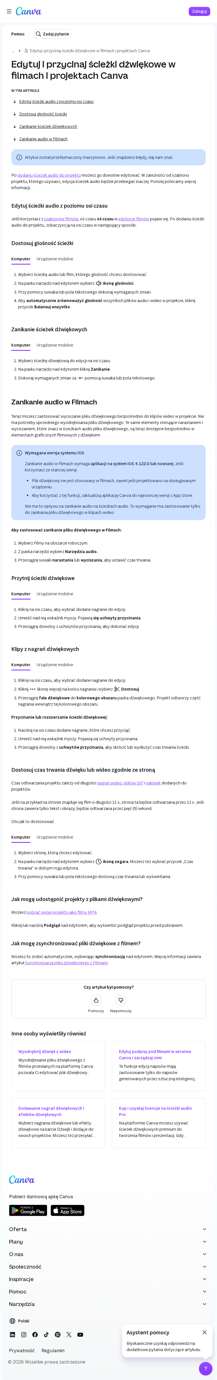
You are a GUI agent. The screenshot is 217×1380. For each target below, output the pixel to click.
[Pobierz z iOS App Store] (67, 1215)
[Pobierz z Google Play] (28, 1215)
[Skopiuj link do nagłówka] (6, 205)
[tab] (21, 259)
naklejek (153, 783)
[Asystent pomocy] (205, 1368)
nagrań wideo (109, 783)
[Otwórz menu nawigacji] (9, 11)
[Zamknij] (204, 1332)
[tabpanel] (108, 290)
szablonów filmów (61, 218)
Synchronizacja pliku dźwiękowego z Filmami (66, 962)
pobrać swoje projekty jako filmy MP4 (62, 912)
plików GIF (133, 783)
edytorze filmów (133, 218)
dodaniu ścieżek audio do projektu (49, 175)
